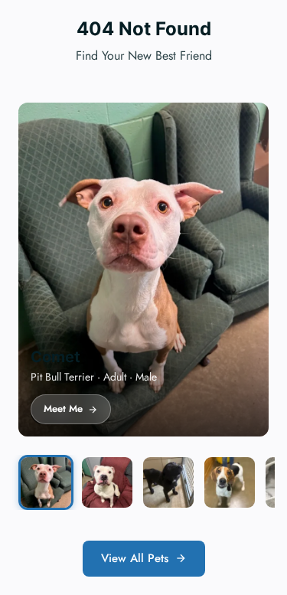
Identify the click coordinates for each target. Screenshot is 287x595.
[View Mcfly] (107, 482)
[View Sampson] (168, 482)
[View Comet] (45, 482)
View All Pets (134, 558)
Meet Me (63, 408)
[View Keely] (229, 482)
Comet (55, 357)
